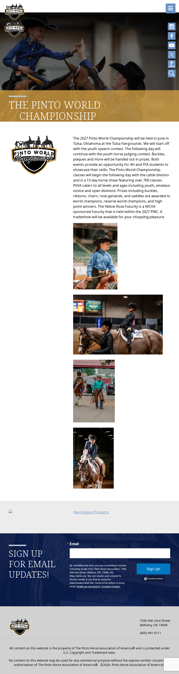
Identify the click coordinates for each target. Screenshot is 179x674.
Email (74, 544)
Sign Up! (153, 568)
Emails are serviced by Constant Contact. (98, 586)
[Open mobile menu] (171, 8)
